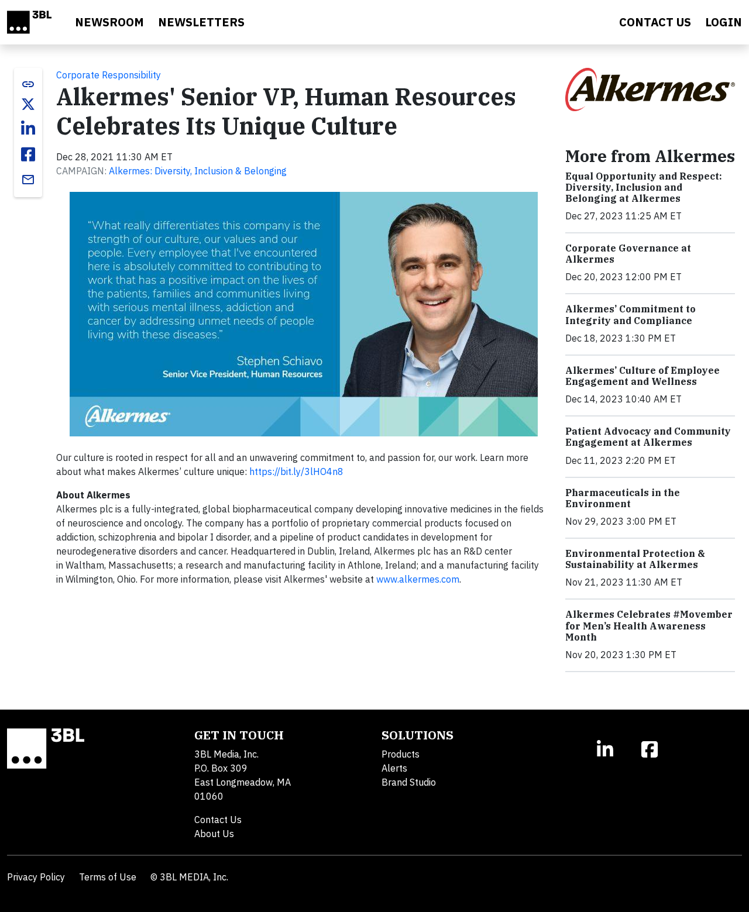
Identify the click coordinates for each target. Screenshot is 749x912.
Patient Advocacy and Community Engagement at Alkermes (648, 436)
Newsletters (201, 22)
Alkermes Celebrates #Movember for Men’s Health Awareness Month (649, 625)
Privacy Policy (36, 877)
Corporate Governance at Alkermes (628, 253)
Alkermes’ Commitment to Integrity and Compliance (630, 314)
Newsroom (109, 22)
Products (401, 754)
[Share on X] (28, 104)
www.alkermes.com (417, 579)
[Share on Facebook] (28, 154)
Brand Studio (409, 782)
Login (723, 22)
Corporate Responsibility (108, 75)
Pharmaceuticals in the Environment (622, 498)
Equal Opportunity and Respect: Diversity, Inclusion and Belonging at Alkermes (643, 187)
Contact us (655, 22)
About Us (214, 833)
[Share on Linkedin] (28, 128)
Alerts (394, 768)
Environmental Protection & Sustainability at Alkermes (635, 559)
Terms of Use (107, 877)
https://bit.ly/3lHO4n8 (296, 471)
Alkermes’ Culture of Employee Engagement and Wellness (642, 375)
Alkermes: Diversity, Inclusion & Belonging (198, 171)
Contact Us (218, 819)
